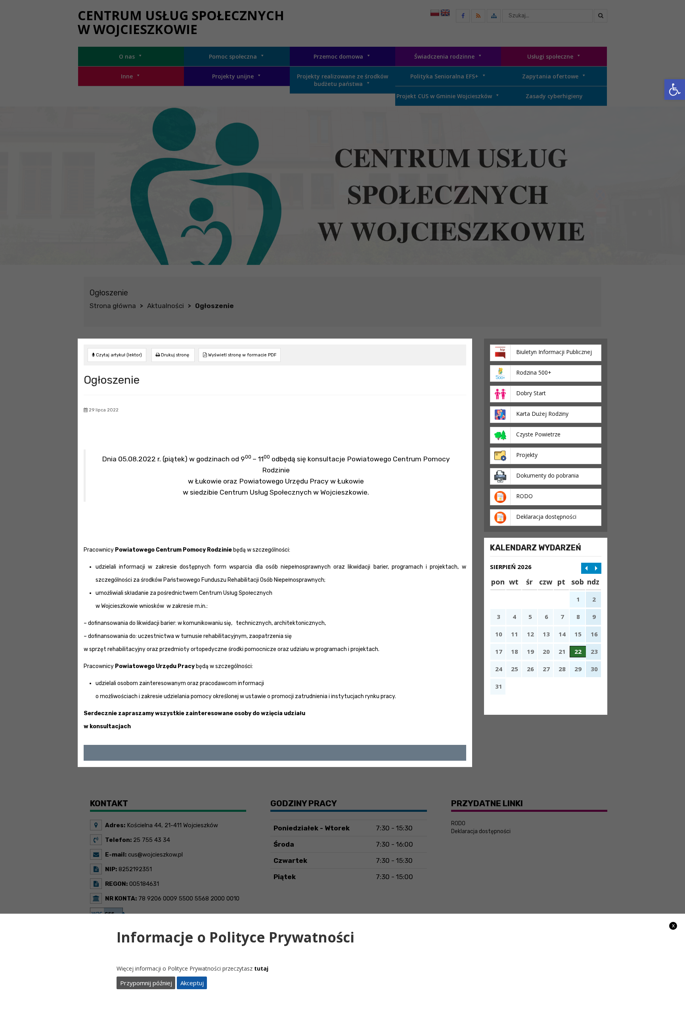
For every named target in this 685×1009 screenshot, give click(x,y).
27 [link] (546, 669)
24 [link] (498, 669)
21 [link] (562, 651)
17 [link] (498, 651)
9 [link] (594, 617)
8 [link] (578, 617)
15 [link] (578, 634)
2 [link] (594, 599)
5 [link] (530, 617)
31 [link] (498, 686)
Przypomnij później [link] (146, 983)
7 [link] (562, 617)
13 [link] (546, 634)
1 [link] (578, 599)
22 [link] (578, 651)
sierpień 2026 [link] (511, 567)
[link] (674, 89)
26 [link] (530, 669)
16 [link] (594, 634)
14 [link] (562, 634)
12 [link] (530, 634)
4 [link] (514, 617)
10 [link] (498, 634)
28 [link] (562, 669)
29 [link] (578, 669)
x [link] (673, 925)
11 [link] (514, 634)
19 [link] (530, 651)
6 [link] (546, 617)
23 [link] (594, 651)
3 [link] (498, 617)
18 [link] (514, 651)
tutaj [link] (261, 968)
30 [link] (594, 669)
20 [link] (546, 651)
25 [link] (514, 669)
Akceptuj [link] (192, 983)
